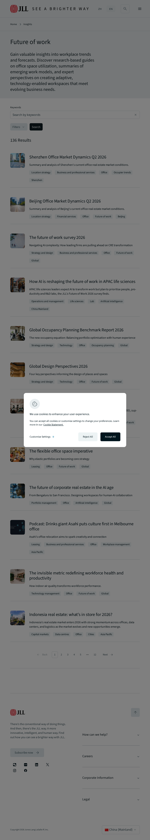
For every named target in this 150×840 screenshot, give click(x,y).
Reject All (88, 437)
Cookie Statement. (53, 425)
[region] (75, 420)
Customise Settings (42, 437)
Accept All (110, 437)
